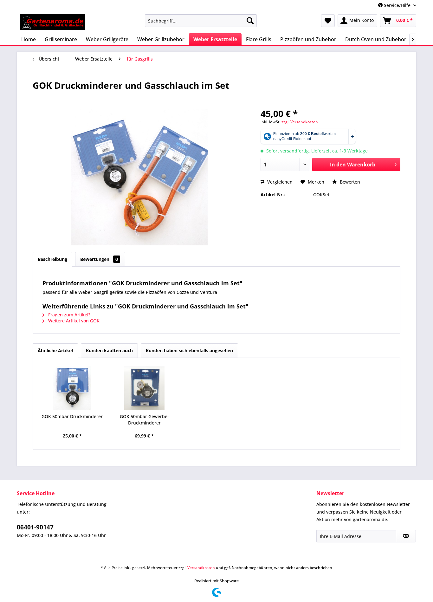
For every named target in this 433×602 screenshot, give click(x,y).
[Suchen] (250, 20)
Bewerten (349, 182)
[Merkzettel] (328, 20)
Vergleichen (279, 182)
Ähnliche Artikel (55, 350)
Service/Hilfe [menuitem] (397, 5)
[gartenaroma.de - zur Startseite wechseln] (52, 22)
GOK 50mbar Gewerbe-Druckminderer (144, 419)
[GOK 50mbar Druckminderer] (72, 388)
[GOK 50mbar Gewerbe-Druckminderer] (144, 388)
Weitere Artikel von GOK (73, 321)
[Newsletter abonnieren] (406, 536)
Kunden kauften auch (109, 350)
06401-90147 (35, 527)
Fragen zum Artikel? (68, 315)
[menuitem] (201, 20)
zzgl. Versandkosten (299, 122)
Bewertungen (99, 259)
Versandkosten (201, 567)
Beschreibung (52, 259)
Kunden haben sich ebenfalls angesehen (189, 350)
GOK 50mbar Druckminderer (72, 416)
